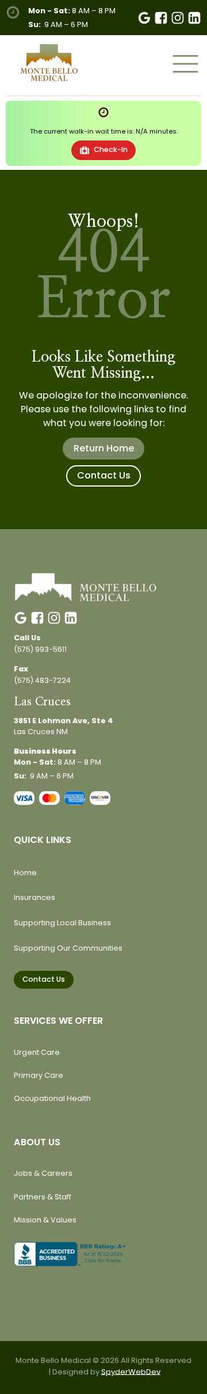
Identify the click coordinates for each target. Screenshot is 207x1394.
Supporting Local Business (62, 923)
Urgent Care (37, 1052)
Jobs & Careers (43, 1173)
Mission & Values (45, 1220)
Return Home (104, 448)
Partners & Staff (42, 1197)
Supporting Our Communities (68, 948)
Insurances (34, 897)
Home (25, 873)
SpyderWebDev (130, 1371)
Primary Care (38, 1075)
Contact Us (104, 475)
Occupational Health (52, 1098)
